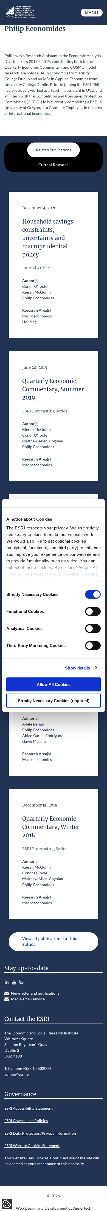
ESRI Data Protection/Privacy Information (40, 1133)
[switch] (93, 611)
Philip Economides (38, 297)
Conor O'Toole (34, 286)
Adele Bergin (33, 724)
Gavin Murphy (34, 741)
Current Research (53, 164)
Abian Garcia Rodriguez (42, 735)
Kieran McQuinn (36, 292)
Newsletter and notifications (35, 993)
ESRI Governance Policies (26, 1120)
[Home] (20, 17)
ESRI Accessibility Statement (28, 1108)
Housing (29, 321)
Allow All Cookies (54, 684)
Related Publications (53, 149)
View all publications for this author (49, 941)
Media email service (28, 999)
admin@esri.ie (16, 1074)
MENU (91, 12)
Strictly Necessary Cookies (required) (53, 700)
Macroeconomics (37, 316)
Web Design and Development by (53, 1208)
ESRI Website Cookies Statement (32, 1145)
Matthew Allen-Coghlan (42, 441)
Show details (77, 667)
